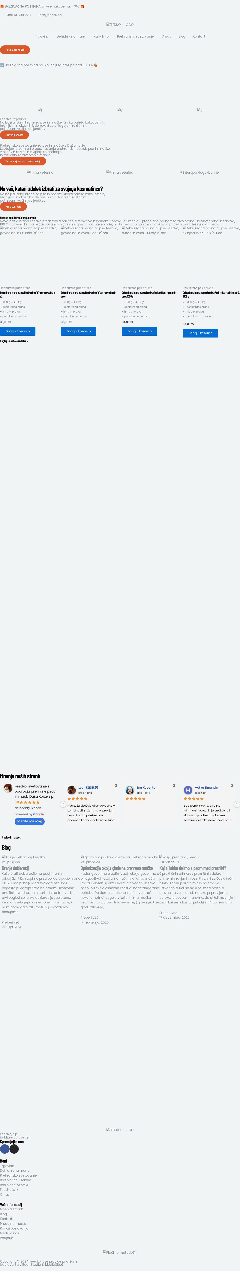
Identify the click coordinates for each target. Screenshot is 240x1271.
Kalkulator (102, 36)
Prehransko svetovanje (135, 36)
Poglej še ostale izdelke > (14, 341)
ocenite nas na (28, 821)
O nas (166, 36)
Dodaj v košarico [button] (18, 331)
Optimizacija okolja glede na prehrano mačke (117, 868)
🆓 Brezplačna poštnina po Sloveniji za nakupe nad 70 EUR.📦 (49, 65)
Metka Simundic (206, 787)
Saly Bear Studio (28, 1264)
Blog (181, 36)
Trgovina (42, 36)
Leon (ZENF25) (89, 787)
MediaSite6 (54, 1264)
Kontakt (199, 36)
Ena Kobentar (146, 787)
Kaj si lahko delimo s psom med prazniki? (192, 868)
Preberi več (11, 922)
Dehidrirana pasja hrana (15, 288)
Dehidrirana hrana (71, 36)
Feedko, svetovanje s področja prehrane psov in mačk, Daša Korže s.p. (35, 791)
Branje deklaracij (15, 868)
